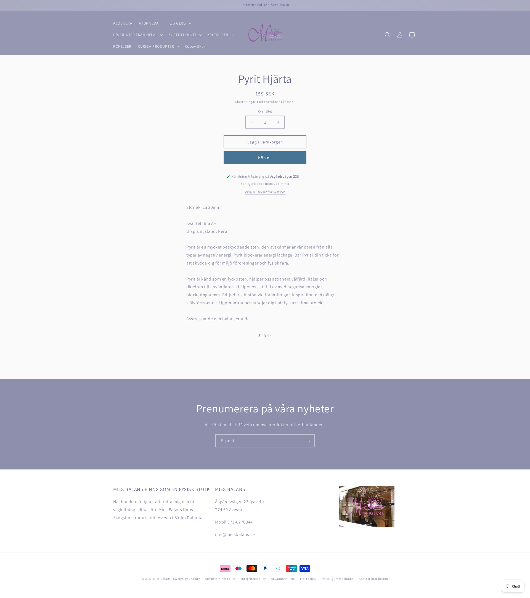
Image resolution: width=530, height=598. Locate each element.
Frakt (261, 102)
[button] (151, 23)
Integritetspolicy (253, 579)
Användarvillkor (283, 579)
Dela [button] (268, 335)
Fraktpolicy (308, 579)
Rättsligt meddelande (337, 579)
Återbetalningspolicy (220, 579)
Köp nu (265, 157)
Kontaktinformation (373, 579)
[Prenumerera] (308, 440)
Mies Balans (162, 579)
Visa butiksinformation (265, 191)
